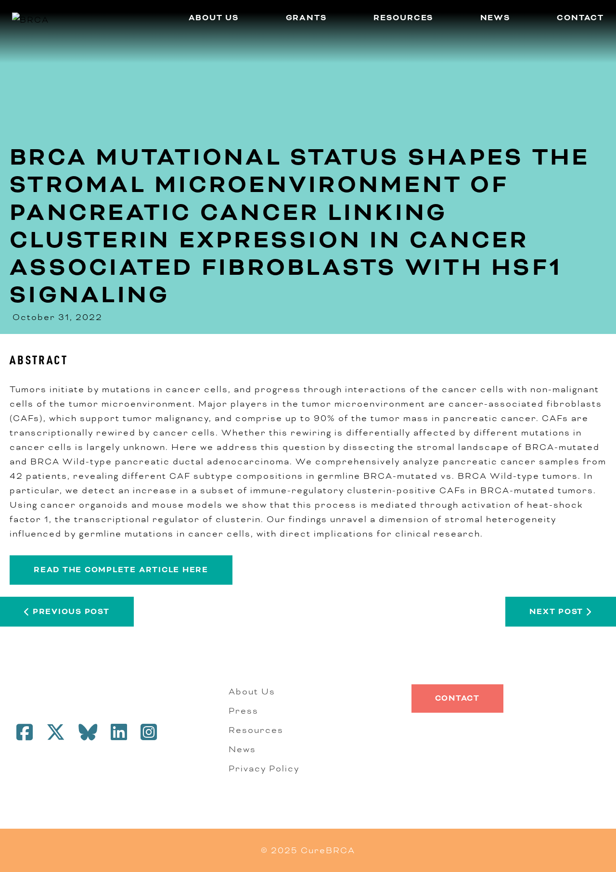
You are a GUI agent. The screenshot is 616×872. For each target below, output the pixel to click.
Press (243, 710)
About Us (214, 18)
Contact (580, 18)
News (495, 18)
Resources (403, 18)
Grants (306, 18)
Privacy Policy (264, 768)
